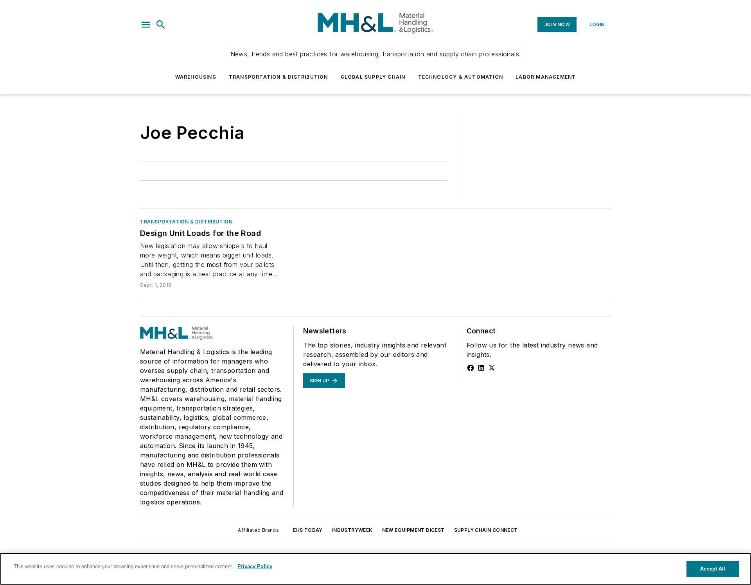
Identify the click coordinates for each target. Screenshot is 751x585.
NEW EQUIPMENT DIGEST (413, 530)
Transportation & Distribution (278, 77)
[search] (161, 25)
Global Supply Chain (373, 77)
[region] (375, 569)
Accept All (712, 569)
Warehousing (195, 77)
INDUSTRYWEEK (352, 530)
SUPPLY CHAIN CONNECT (486, 530)
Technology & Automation (460, 77)
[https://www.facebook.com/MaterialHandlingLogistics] (470, 368)
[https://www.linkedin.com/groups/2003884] (481, 368)
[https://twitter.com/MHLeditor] (492, 368)
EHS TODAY (308, 530)
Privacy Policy (254, 566)
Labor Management (546, 77)
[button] (146, 25)
